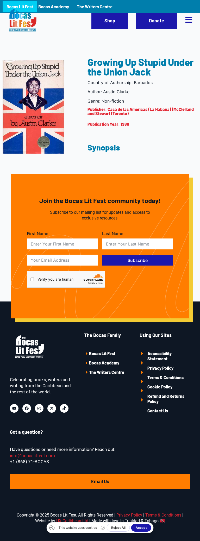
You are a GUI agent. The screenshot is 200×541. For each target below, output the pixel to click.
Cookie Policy (159, 386)
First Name (37, 233)
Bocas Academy (104, 362)
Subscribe (138, 260)
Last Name (112, 233)
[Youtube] (14, 408)
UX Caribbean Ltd (72, 520)
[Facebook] (26, 408)
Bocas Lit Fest (102, 353)
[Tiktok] (64, 408)
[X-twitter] (51, 408)
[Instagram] (39, 408)
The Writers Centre (106, 372)
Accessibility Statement (159, 356)
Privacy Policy (160, 368)
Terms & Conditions (165, 377)
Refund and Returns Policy (165, 399)
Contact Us (157, 410)
